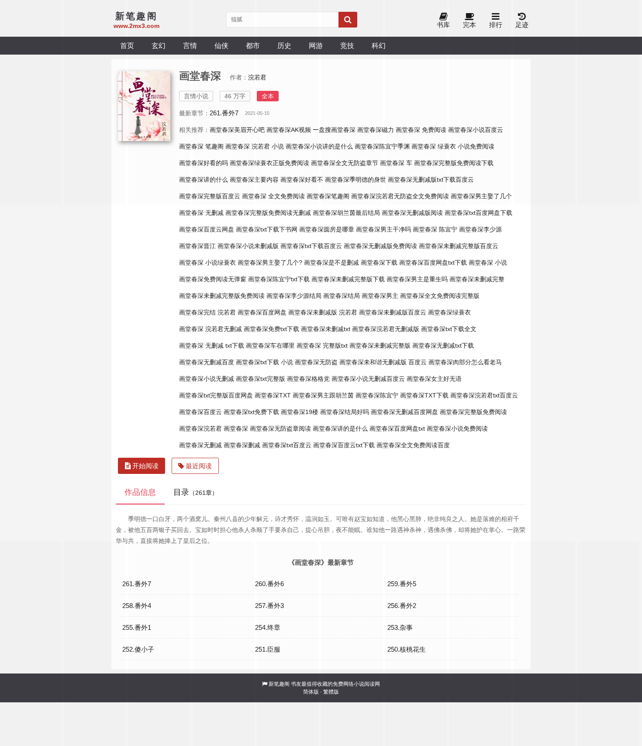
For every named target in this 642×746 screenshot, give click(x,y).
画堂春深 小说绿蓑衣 (207, 262)
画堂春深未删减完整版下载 (348, 279)
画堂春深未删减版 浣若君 (322, 312)
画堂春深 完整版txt (322, 345)
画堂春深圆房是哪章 (326, 229)
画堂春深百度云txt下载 (344, 445)
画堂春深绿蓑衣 (449, 312)
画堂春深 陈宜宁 (435, 229)
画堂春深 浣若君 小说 (254, 146)
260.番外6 (269, 583)
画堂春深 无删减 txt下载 (211, 345)
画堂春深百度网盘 (262, 312)
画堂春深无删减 (200, 445)
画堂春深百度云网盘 (206, 229)
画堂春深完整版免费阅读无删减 (268, 212)
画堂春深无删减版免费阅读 (380, 245)
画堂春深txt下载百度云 (311, 245)
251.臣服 (267, 649)
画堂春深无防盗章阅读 (280, 428)
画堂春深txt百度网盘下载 (478, 212)
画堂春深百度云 (200, 411)
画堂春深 (236, 428)
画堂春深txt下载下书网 (266, 229)
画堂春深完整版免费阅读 (473, 411)
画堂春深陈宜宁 (377, 395)
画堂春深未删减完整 (476, 279)
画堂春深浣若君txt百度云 (484, 395)
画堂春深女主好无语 (434, 378)
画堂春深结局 (341, 295)
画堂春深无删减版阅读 (412, 212)
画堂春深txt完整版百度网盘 (216, 395)
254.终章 (267, 627)
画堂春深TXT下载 (424, 395)
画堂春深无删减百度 (206, 362)
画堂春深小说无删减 (206, 378)
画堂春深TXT (273, 395)
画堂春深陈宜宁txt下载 (279, 279)
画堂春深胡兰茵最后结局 (346, 212)
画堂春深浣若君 (200, 428)
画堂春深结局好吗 (344, 411)
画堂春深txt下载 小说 (264, 362)
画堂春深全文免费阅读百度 (413, 445)
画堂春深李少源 (480, 229)
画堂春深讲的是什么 (340, 428)
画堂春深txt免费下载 (251, 411)
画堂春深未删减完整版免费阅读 (222, 295)
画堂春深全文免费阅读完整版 (440, 295)
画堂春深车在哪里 (270, 345)
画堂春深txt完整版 (260, 378)
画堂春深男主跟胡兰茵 (323, 395)
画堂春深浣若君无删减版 (385, 328)
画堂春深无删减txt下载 (443, 345)
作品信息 (140, 492)
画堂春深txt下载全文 (448, 328)
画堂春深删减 (242, 445)
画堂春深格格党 (308, 378)
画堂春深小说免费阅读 (457, 428)
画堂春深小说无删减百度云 (368, 378)
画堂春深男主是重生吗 (417, 279)
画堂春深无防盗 (316, 362)
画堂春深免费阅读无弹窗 (212, 279)
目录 (195, 492)
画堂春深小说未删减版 (248, 245)
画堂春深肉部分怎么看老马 (465, 362)
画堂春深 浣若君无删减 (210, 328)
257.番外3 (269, 605)
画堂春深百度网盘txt (397, 428)
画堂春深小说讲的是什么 (319, 146)
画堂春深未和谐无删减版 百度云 (383, 362)
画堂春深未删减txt (325, 328)
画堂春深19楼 (299, 411)
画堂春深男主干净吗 (383, 229)
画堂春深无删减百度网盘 (404, 411)
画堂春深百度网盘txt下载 (433, 262)
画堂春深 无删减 (201, 212)
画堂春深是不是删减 (331, 262)
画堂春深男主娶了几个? (270, 262)
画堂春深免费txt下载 (271, 328)
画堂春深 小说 (488, 262)
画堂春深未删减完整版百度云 (458, 245)
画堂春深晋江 (197, 245)
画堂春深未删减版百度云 (392, 312)
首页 (127, 45)
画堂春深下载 (379, 262)
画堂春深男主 (380, 295)
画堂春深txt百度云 (286, 445)
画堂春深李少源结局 (293, 295)
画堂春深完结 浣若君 (207, 312)
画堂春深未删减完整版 (380, 345)
